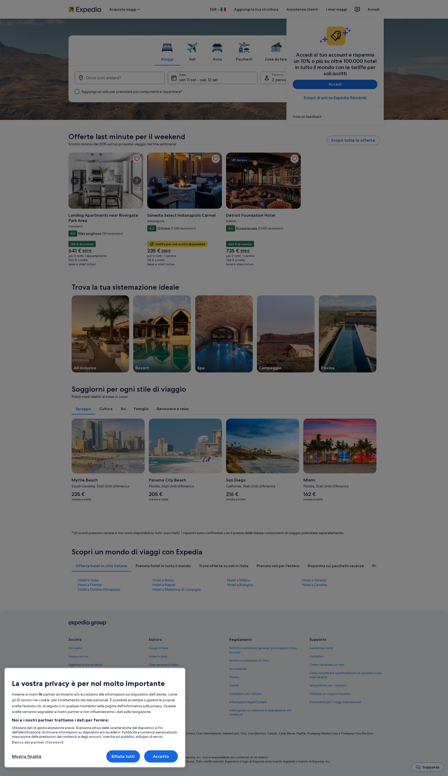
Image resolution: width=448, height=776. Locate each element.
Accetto (161, 756)
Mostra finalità (26, 756)
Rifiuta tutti (123, 756)
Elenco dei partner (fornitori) (37, 742)
